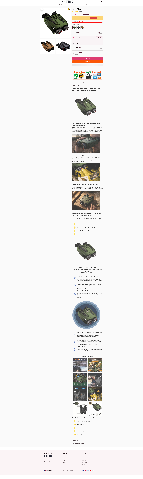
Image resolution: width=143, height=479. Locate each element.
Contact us (65, 456)
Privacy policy (84, 456)
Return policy (84, 462)
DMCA (64, 462)
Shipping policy (85, 460)
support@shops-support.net (49, 462)
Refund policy (84, 464)
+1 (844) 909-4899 (47, 461)
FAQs (64, 460)
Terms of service (85, 458)
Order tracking (65, 458)
